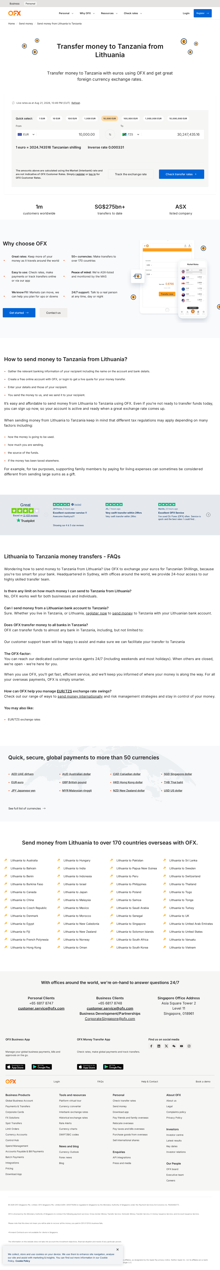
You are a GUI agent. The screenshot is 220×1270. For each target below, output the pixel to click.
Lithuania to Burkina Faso (27, 884)
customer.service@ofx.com (41, 1008)
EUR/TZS (64, 691)
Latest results (174, 1140)
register (80, 174)
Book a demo (203, 1081)
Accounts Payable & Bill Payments (25, 1151)
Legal (169, 1106)
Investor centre (174, 1135)
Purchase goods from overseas (130, 1134)
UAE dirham (22, 774)
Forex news (65, 1157)
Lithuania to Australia (24, 860)
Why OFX (85, 13)
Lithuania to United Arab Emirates (191, 923)
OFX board (172, 1169)
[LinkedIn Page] (159, 1046)
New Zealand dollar (129, 790)
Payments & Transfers (18, 1106)
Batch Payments (15, 1157)
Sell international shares (126, 1140)
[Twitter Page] (166, 1046)
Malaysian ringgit (77, 790)
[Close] (117, 1249)
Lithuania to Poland (129, 892)
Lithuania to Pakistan (130, 860)
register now (96, 613)
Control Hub (12, 1140)
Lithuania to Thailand (182, 884)
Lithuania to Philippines (131, 884)
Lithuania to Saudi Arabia (133, 908)
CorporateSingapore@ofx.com (110, 1019)
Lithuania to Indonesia (78, 876)
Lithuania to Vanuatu (182, 939)
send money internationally (80, 696)
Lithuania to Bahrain (23, 868)
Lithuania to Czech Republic (29, 908)
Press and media (122, 1163)
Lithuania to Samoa (129, 900)
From (18, 125)
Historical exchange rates (73, 1117)
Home (11, 23)
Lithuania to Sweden (182, 868)
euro (17, 782)
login (66, 379)
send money (122, 613)
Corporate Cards (15, 1112)
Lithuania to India (75, 868)
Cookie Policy (22, 1261)
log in (92, 174)
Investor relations (176, 1152)
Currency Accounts (16, 1134)
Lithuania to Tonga (181, 900)
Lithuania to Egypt (22, 923)
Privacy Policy (174, 1117)
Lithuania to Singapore (131, 923)
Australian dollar (76, 774)
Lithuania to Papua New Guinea (137, 868)
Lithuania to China (22, 900)
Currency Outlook (69, 1152)
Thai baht (173, 782)
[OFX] (14, 13)
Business (14, 3)
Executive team (175, 1174)
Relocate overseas (123, 1123)
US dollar (173, 790)
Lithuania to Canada (23, 892)
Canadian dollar (127, 774)
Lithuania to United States (185, 931)
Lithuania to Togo (180, 892)
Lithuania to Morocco (77, 916)
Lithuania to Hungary (77, 860)
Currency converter (70, 1106)
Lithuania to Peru (127, 876)
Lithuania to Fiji (20, 931)
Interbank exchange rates (73, 1112)
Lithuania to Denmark (24, 916)
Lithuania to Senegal (130, 916)
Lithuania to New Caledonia (81, 923)
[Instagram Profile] (189, 1046)
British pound (74, 782)
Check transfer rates (124, 1100)
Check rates (131, 13)
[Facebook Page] (151, 1046)
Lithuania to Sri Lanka (183, 860)
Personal (30, 3)
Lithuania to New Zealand (80, 931)
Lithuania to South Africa (132, 939)
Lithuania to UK (179, 916)
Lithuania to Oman (75, 947)
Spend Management (17, 1146)
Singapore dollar (178, 774)
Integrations (12, 1162)
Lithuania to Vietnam (182, 947)
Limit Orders (12, 1128)
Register (200, 13)
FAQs (100, 1081)
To (121, 125)
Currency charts (68, 1128)
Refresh (76, 102)
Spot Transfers (14, 1123)
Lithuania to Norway (77, 939)
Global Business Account (19, 1100)
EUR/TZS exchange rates (24, 719)
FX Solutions (12, 1117)
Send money (26, 23)
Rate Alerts (65, 1123)
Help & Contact (149, 1081)
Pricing (9, 1168)
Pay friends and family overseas (130, 1117)
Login (57, 1081)
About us (171, 1100)
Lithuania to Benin (22, 876)
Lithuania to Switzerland (184, 876)
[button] (42, 118)
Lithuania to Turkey (181, 908)
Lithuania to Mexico (76, 908)
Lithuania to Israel (75, 884)
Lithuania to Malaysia (77, 900)
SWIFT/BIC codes (69, 1134)
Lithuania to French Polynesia (29, 939)
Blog (61, 1163)
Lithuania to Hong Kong (26, 947)
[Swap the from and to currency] (110, 134)
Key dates (171, 1146)
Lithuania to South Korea (132, 947)
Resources (107, 13)
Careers (170, 1180)
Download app (121, 1112)
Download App (14, 1174)
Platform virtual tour (70, 1100)
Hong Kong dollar (128, 782)
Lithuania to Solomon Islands (135, 931)
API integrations (122, 1157)
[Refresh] (13, 102)
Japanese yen (23, 790)
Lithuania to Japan (75, 892)
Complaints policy (176, 1112)
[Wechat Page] (174, 1046)
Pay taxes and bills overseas (128, 1128)
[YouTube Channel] (181, 1046)
